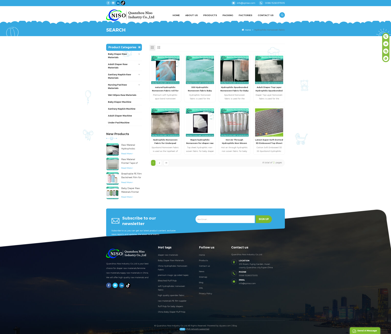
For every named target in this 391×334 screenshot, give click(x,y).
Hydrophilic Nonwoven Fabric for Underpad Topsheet (165, 142)
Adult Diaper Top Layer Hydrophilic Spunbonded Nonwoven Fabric (269, 89)
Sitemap (203, 277)
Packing (228, 15)
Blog (234, 325)
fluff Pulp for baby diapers (170, 306)
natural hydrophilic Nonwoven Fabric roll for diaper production (165, 89)
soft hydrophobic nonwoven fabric (171, 288)
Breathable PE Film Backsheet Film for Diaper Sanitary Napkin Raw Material (131, 175)
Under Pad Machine (119, 122)
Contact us (204, 266)
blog (201, 282)
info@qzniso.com (246, 3)
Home (176, 15)
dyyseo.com (225, 325)
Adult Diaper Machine (120, 115)
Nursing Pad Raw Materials (117, 86)
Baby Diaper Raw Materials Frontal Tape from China (130, 190)
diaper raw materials (168, 255)
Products (210, 15)
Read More (126, 153)
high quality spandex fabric (171, 295)
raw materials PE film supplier (172, 301)
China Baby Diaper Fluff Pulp (171, 312)
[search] (282, 15)
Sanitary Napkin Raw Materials (119, 76)
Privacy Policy (205, 293)
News (201, 271)
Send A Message (367, 330)
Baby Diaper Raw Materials (117, 56)
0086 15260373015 (275, 3)
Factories (245, 15)
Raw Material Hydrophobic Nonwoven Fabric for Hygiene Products (130, 147)
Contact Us (266, 15)
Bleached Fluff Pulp (167, 280)
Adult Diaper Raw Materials (118, 66)
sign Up (264, 219)
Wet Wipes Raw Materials (122, 95)
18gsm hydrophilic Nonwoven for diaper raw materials (200, 142)
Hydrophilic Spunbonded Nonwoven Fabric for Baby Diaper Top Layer (234, 89)
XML (201, 288)
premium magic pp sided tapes (173, 275)
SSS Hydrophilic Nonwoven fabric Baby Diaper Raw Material (200, 89)
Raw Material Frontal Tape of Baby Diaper (129, 161)
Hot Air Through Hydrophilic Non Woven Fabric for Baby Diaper (234, 142)
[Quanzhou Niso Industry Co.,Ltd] (130, 15)
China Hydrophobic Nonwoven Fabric (172, 268)
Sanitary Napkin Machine (121, 108)
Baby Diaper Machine (119, 102)
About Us (191, 15)
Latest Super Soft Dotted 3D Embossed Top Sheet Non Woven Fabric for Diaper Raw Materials (269, 142)
